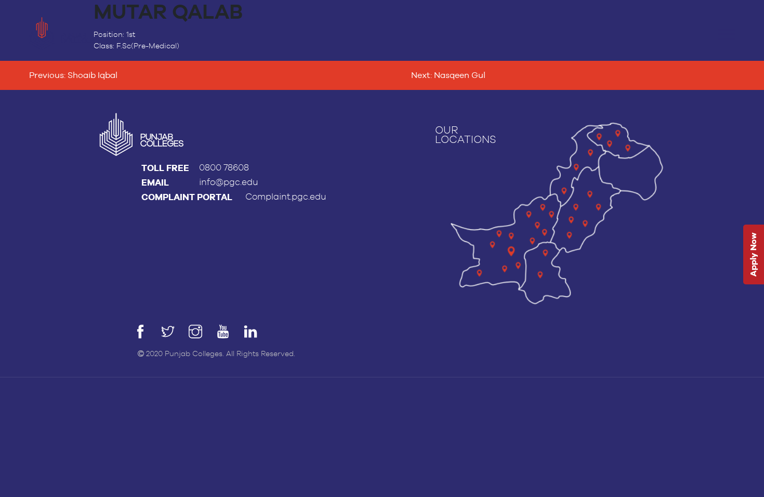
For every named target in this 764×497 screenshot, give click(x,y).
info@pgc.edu (228, 182)
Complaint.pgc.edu (285, 196)
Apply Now (753, 255)
